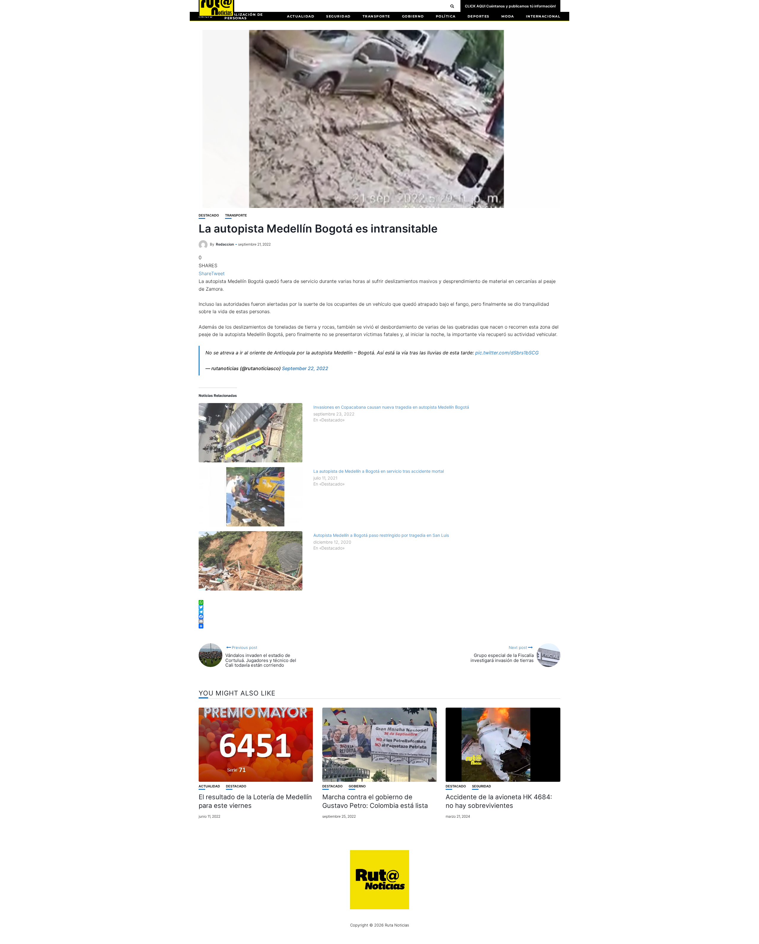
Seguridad (338, 16)
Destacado (209, 215)
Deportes (478, 16)
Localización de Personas (243, 16)
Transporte (376, 16)
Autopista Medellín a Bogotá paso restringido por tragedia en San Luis (381, 535)
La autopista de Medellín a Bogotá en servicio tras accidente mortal (378, 471)
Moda (507, 16)
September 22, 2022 (305, 368)
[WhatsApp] (379, 602)
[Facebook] (379, 616)
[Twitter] (379, 607)
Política (446, 16)
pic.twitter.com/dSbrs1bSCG (507, 353)
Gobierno (413, 16)
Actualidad (300, 16)
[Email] (379, 621)
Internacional (543, 16)
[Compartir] (379, 626)
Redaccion (225, 244)
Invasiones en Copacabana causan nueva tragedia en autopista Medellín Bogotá (391, 407)
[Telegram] (379, 611)
